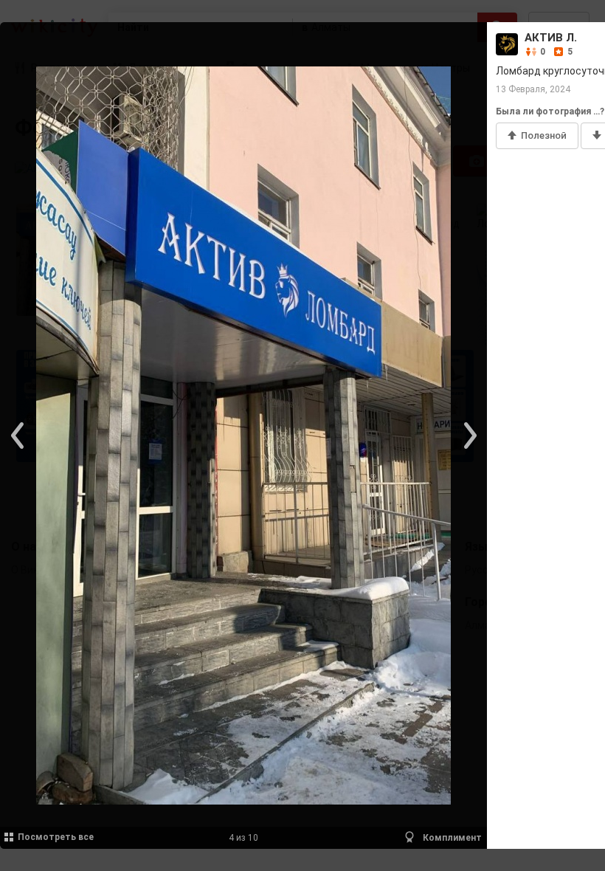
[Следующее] (468, 435)
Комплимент (451, 838)
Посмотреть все (56, 837)
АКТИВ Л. (551, 37)
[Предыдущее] (18, 435)
